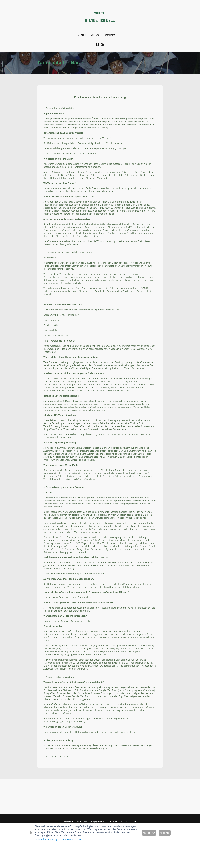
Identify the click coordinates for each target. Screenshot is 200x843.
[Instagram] (102, 44)
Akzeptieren (149, 832)
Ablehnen (165, 832)
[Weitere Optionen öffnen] (120, 34)
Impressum (68, 839)
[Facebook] (97, 44)
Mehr (80, 839)
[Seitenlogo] (100, 26)
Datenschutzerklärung (46, 839)
